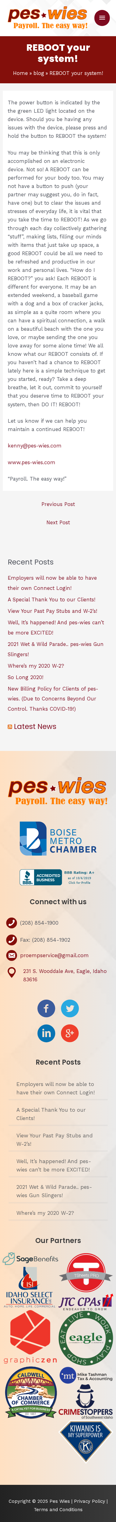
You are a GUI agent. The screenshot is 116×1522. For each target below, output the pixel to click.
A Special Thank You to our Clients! (51, 600)
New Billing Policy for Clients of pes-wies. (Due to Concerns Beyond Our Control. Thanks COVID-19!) (53, 699)
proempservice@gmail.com (54, 955)
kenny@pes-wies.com (35, 446)
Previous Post (58, 504)
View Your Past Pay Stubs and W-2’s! (52, 611)
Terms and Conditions (58, 1509)
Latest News (35, 726)
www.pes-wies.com (31, 462)
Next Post (58, 523)
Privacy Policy (90, 1501)
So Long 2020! (25, 677)
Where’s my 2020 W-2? (36, 666)
